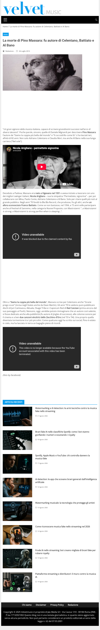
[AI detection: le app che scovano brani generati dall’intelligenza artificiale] (17, 487)
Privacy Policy (57, 604)
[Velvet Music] (32, 7)
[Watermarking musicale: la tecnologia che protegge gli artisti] (17, 511)
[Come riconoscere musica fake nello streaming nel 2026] (17, 535)
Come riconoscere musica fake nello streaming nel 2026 (62, 526)
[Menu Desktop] (5, 19)
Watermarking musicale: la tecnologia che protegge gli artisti (65, 502)
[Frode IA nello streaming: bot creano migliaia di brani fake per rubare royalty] (17, 558)
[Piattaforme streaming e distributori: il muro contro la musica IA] (17, 582)
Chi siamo (27, 604)
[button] (96, 19)
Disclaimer (41, 604)
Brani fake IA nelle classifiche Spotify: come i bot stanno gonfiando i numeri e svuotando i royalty (62, 433)
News (6, 34)
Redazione (73, 604)
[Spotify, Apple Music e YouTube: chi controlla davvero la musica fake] (17, 464)
